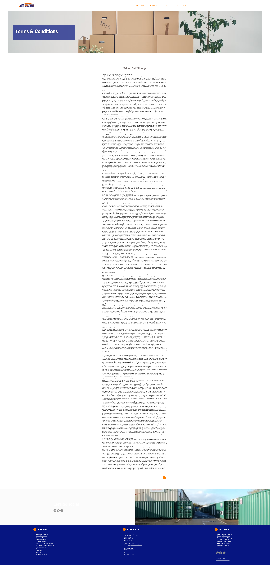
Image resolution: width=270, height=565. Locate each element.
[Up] (164, 477)
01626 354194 (130, 543)
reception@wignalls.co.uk (115, 369)
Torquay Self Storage (223, 545)
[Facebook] (58, 510)
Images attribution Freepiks (223, 560)
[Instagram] (55, 510)
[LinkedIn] (61, 510)
